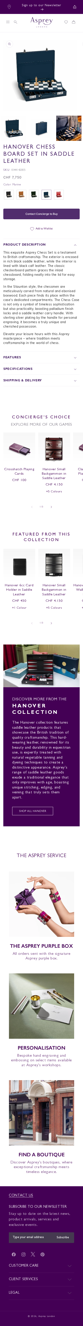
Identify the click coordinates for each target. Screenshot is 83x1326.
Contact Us (21, 1196)
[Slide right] (51, 507)
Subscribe (63, 1237)
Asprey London (46, 1316)
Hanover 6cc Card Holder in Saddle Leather (19, 590)
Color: (12, 184)
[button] (8, 22)
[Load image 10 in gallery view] (68, 128)
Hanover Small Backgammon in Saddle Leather (54, 474)
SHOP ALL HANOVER (32, 811)
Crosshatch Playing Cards (19, 472)
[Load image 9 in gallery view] (41, 128)
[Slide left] (32, 507)
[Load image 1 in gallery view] (13, 128)
